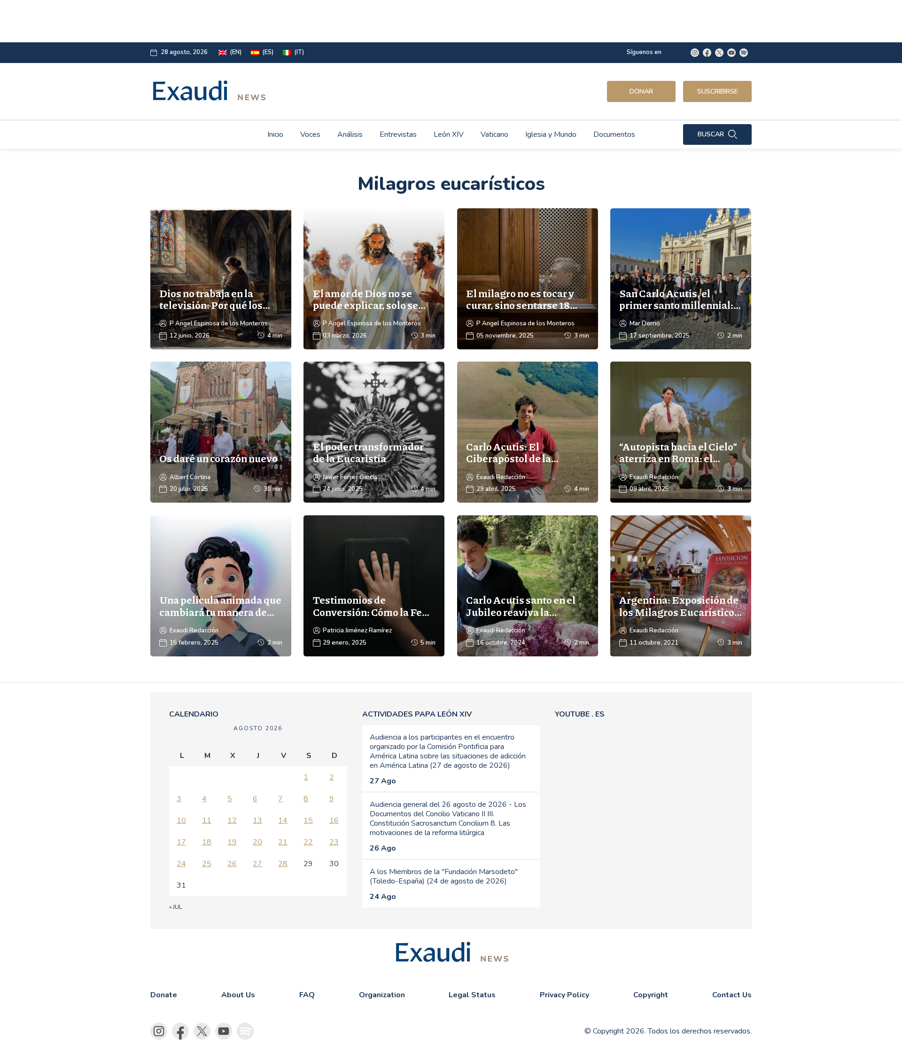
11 (206, 820)
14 (283, 820)
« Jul (175, 907)
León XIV (449, 134)
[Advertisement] (383, 21)
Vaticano (494, 134)
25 (206, 864)
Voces (310, 134)
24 (181, 864)
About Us (238, 995)
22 (308, 842)
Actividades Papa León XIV (417, 714)
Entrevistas (398, 134)
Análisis (350, 134)
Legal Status (472, 995)
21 (283, 842)
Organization (382, 995)
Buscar (711, 134)
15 (308, 820)
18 (206, 842)
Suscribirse (717, 91)
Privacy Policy (564, 995)
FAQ (307, 995)
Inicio (275, 134)
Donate (163, 995)
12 (232, 820)
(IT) (299, 52)
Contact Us (732, 995)
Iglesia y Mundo (550, 134)
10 (181, 820)
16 (334, 820)
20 (257, 842)
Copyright (650, 995)
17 (181, 842)
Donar (641, 91)
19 (232, 842)
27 (257, 864)
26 (232, 864)
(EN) (235, 52)
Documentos (614, 134)
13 (257, 820)
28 (283, 864)
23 (334, 842)
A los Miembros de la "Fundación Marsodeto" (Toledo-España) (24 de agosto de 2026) (444, 876)
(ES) (267, 52)
